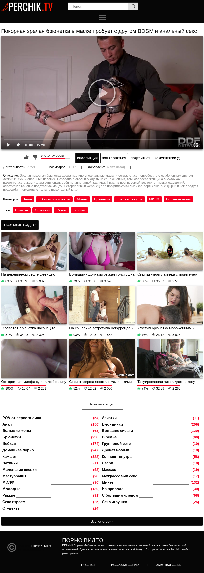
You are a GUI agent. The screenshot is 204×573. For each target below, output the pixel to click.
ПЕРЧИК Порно (41, 545)
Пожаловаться (114, 158)
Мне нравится (26, 157)
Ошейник (42, 210)
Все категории (102, 521)
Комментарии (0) (167, 158)
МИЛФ (154, 199)
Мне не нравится (35, 157)
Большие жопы (178, 199)
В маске (21, 210)
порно (121, 549)
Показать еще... (102, 404)
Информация (87, 158)
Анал (28, 199)
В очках (79, 210)
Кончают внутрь (129, 199)
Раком (61, 210)
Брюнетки (102, 199)
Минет (82, 199)
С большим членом (54, 199)
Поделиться (140, 158)
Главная (88, 564)
